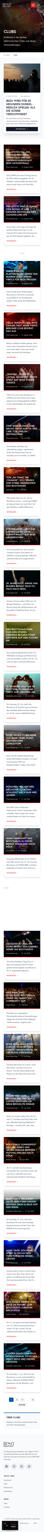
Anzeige (22, 253)
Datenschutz (8, 1487)
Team (5, 1503)
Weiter (22, 1405)
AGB (5, 1484)
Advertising (8, 1491)
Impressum (7, 1480)
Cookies (6, 1507)
